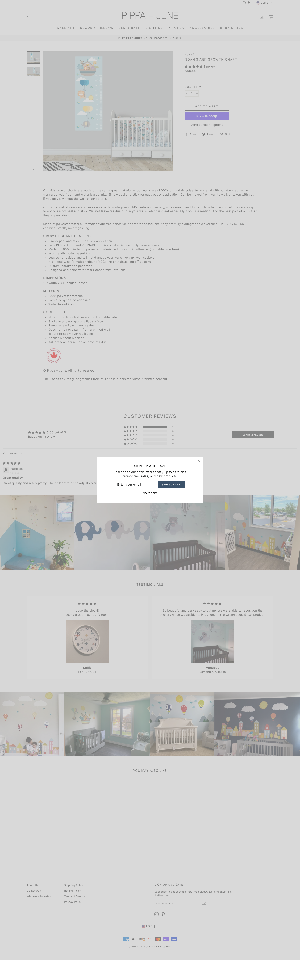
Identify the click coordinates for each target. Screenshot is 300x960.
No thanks (150, 493)
